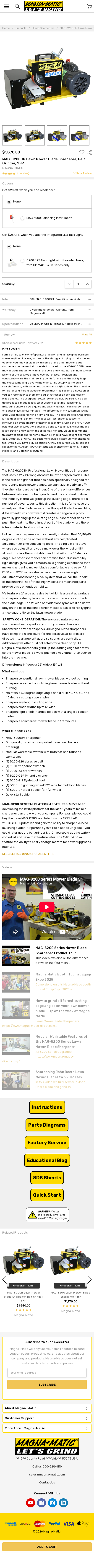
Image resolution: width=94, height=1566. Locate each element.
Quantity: (8, 283)
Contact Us (47, 1482)
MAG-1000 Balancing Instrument (49, 218)
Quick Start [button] (47, 1195)
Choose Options (23, 1285)
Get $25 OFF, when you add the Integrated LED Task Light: (43, 234)
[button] (47, 1107)
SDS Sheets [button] (47, 1177)
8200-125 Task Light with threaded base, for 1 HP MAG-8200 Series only (55, 263)
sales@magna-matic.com (47, 1474)
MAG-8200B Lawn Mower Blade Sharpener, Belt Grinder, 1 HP (23, 1296)
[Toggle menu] (6, 6)
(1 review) (23, 173)
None (17, 201)
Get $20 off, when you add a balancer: (29, 190)
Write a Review (82, 173)
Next (89, 1279)
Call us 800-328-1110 (47, 1466)
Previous (4, 1279)
